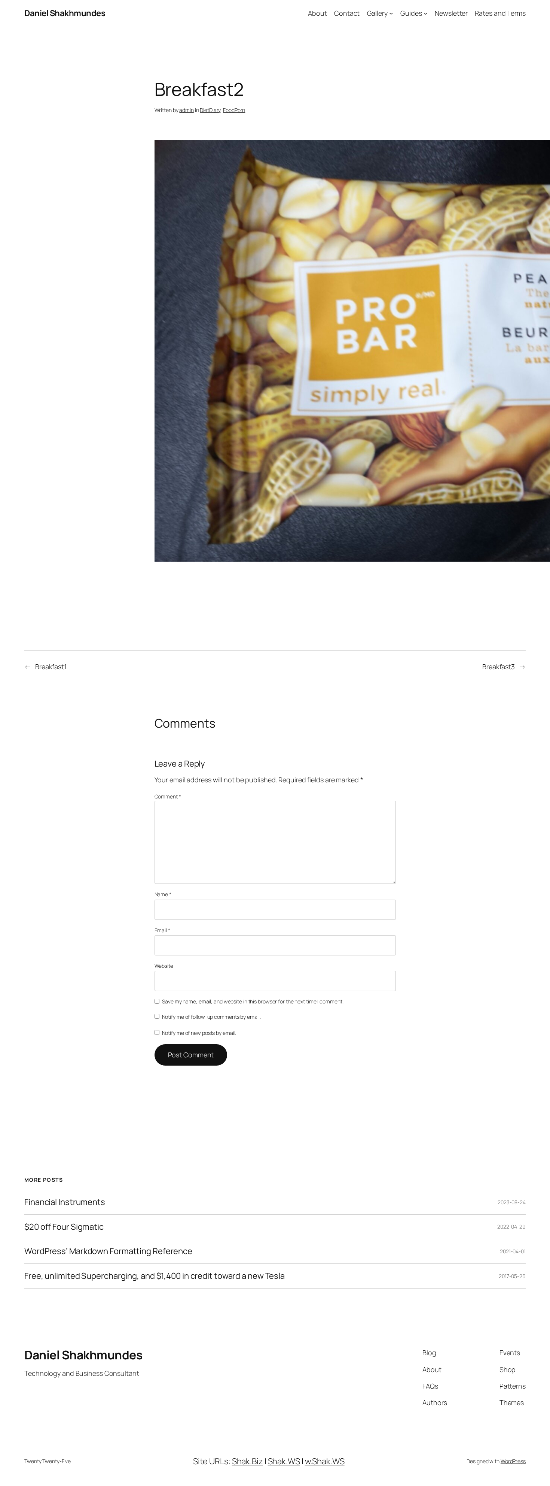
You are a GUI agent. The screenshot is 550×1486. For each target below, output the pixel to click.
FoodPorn (234, 110)
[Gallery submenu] (391, 13)
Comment (168, 796)
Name (163, 894)
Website (164, 965)
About (317, 13)
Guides (411, 13)
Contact (347, 13)
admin (186, 110)
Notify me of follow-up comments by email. (211, 1016)
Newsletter (451, 13)
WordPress (513, 1461)
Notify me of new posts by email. (199, 1032)
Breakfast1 (51, 666)
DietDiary (210, 110)
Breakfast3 (498, 666)
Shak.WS (284, 1461)
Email (162, 930)
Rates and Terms (500, 13)
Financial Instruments (64, 1202)
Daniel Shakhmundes (64, 13)
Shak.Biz (247, 1461)
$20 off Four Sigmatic (64, 1227)
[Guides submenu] (426, 13)
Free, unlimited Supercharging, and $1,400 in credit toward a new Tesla (154, 1276)
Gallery (377, 13)
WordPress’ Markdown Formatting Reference (108, 1251)
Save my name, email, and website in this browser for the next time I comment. (252, 1001)
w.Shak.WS (325, 1461)
